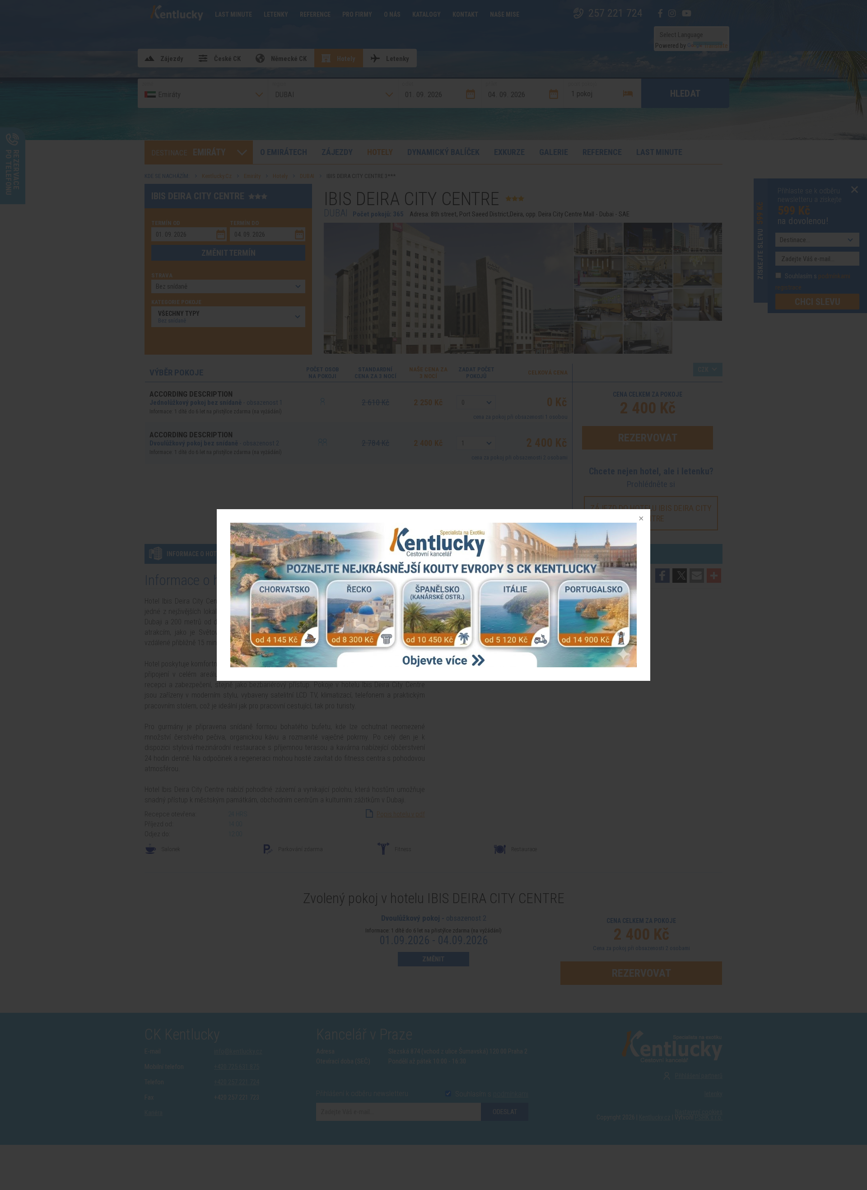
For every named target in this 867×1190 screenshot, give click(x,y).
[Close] (640, 519)
